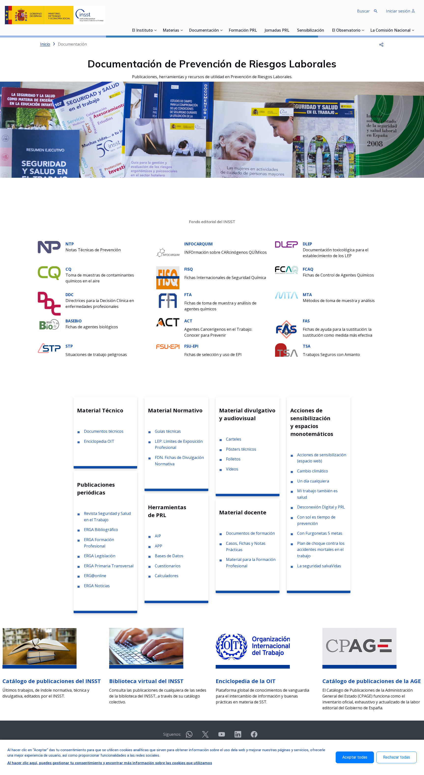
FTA (188, 294)
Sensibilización (310, 30)
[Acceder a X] (205, 736)
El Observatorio (346, 30)
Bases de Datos (169, 556)
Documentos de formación (250, 533)
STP (69, 346)
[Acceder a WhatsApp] (189, 736)
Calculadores (166, 575)
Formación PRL (243, 30)
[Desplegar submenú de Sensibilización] (325, 30)
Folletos (233, 459)
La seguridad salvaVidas (319, 566)
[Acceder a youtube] (221, 736)
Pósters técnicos (241, 449)
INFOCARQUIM (198, 244)
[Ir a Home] (55, 15)
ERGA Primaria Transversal (108, 566)
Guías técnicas (168, 431)
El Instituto (142, 30)
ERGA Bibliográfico (101, 529)
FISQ (188, 269)
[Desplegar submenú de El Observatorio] (362, 30)
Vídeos (232, 469)
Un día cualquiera (313, 481)
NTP (70, 244)
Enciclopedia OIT (99, 441)
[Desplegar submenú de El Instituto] (155, 30)
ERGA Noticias (97, 585)
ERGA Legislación (99, 556)
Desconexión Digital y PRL (321, 507)
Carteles (233, 439)
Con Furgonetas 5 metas (319, 533)
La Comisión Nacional (390, 30)
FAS (306, 321)
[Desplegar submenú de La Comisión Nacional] (413, 30)
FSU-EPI (191, 346)
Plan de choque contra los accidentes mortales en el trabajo (320, 550)
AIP (158, 536)
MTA (307, 294)
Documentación (204, 30)
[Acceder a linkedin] (238, 736)
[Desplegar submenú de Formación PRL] (258, 30)
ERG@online (95, 575)
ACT (188, 321)
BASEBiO (74, 321)
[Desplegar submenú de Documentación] (221, 30)
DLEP (307, 244)
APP (158, 546)
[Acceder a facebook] (254, 736)
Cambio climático (312, 471)
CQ (68, 269)
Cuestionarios (168, 566)
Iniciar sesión (398, 11)
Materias (171, 30)
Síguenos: (172, 734)
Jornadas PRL (277, 30)
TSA (306, 346)
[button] (381, 44)
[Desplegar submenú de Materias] (181, 30)
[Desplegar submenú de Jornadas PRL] (290, 30)
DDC (70, 294)
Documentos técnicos (103, 431)
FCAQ (308, 269)
